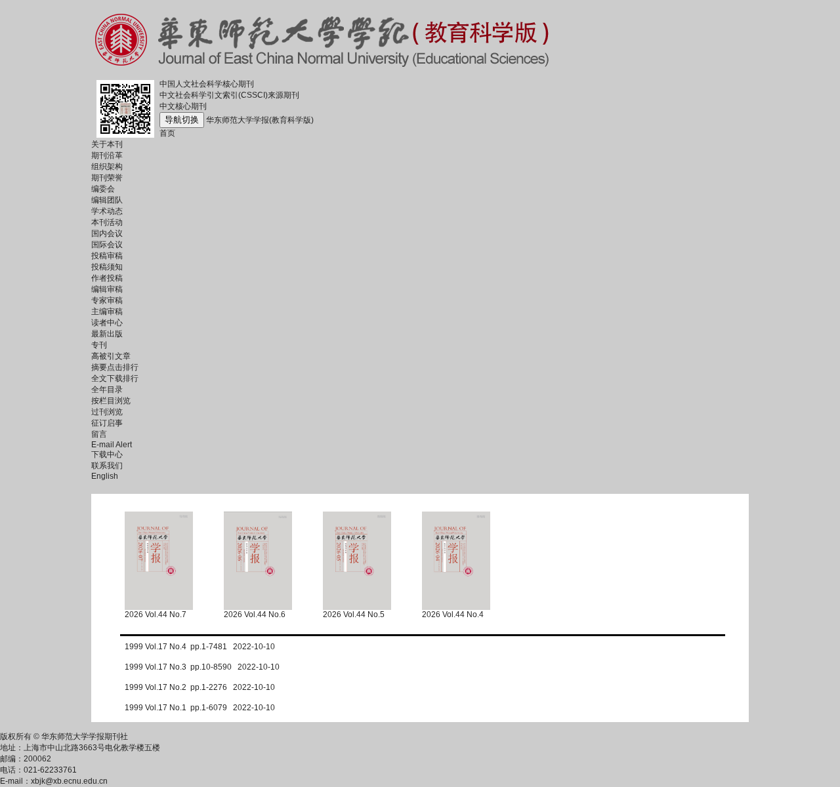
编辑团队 (107, 200)
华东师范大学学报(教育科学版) (260, 120)
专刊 (99, 345)
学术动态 (107, 211)
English (104, 476)
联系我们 (107, 465)
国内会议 (107, 233)
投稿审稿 (107, 255)
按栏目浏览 (111, 400)
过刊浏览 (107, 411)
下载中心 (107, 454)
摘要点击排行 (114, 367)
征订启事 (107, 423)
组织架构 (107, 166)
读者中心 (107, 322)
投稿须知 (107, 267)
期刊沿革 (107, 155)
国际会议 (107, 244)
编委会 (103, 188)
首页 (167, 133)
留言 (99, 434)
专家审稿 (107, 300)
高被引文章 (111, 356)
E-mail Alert (111, 444)
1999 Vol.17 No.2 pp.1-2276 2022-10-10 (200, 687)
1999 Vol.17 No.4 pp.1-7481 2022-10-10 (200, 646)
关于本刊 (107, 144)
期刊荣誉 (107, 177)
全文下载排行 (114, 378)
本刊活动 (107, 222)
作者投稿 (107, 278)
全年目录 (107, 389)
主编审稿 (107, 311)
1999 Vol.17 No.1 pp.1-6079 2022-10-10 (200, 707)
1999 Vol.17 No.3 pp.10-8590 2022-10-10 (202, 667)
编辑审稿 (107, 289)
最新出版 (107, 333)
